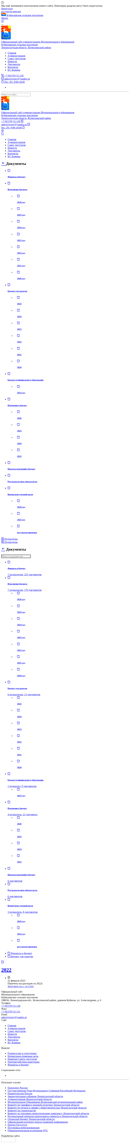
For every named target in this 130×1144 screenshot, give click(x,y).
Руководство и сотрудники (22, 1053)
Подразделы (11, 539)
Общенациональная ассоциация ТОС (28, 1130)
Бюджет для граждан (21, 956)
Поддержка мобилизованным (23, 1127)
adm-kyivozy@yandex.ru (17, 78)
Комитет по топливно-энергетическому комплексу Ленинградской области (48, 1113)
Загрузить (21, 986)
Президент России (18, 1087)
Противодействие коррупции (23, 1062)
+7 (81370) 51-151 (10, 1011)
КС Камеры (14, 70)
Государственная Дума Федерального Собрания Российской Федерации (46, 1090)
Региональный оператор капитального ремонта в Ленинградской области (48, 1116)
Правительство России (20, 1093)
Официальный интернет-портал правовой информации (38, 1122)
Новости (12, 61)
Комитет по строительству (22, 1110)
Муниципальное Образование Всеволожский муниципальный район (45, 1102)
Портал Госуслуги (17, 1124)
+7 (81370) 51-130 (13, 75)
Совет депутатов (17, 58)
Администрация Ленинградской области (30, 1099)
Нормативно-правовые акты (23, 1056)
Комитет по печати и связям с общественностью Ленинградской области (47, 1107)
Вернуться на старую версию (11, 10)
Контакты (13, 67)
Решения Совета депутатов (22, 1059)
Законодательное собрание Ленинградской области (35, 1096)
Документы (14, 64)
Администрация (16, 55)
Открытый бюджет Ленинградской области (31, 1119)
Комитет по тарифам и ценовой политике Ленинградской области (43, 1105)
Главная (12, 53)
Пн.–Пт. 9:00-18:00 (14, 82)
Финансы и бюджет (21, 953)
